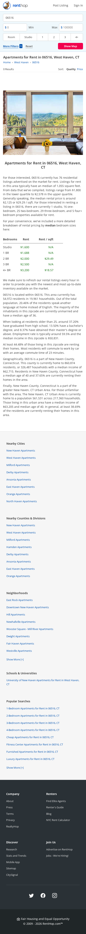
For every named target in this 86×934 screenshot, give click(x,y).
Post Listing (60, 5)
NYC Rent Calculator (58, 820)
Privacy (10, 820)
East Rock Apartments (19, 600)
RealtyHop (12, 826)
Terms (10, 814)
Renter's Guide (55, 807)
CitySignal (12, 875)
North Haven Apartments (21, 501)
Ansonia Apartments (18, 479)
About (10, 801)
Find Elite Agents (56, 801)
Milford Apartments (18, 465)
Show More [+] (15, 659)
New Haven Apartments (20, 450)
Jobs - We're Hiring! (57, 855)
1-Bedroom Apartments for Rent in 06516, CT (32, 708)
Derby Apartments (17, 472)
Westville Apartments (19, 651)
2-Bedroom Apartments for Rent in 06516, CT (32, 715)
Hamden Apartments (19, 547)
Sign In (78, 5)
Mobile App (13, 862)
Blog (48, 814)
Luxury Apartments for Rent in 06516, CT (30, 759)
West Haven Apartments (21, 458)
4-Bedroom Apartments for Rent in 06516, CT (32, 730)
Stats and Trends (16, 855)
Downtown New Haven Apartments (27, 607)
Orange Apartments (18, 494)
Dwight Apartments (18, 636)
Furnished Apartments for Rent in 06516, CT (32, 751)
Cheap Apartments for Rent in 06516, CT (30, 737)
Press (9, 807)
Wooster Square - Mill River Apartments (29, 629)
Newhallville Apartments (20, 622)
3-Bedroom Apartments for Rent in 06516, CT (32, 723)
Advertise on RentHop (59, 849)
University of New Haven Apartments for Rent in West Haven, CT (42, 682)
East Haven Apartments (20, 487)
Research (11, 849)
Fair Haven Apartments (20, 643)
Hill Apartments (15, 614)
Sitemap (11, 868)
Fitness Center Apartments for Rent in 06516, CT (34, 744)
